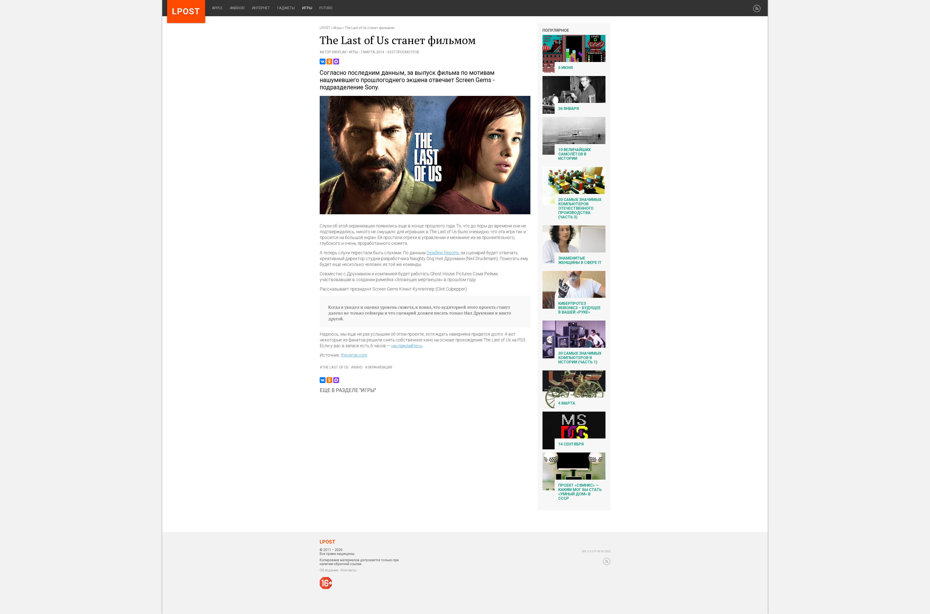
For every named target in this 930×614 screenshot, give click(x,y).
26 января (568, 108)
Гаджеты (286, 8)
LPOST (325, 28)
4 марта (566, 403)
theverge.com (354, 355)
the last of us (335, 367)
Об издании (329, 570)
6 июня (565, 67)
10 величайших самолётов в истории (574, 154)
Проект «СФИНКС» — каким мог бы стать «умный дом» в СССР (580, 492)
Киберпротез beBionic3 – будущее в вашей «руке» (579, 308)
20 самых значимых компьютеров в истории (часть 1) (579, 357)
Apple (217, 8)
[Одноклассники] (329, 61)
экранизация (379, 367)
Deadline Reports (442, 252)
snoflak (339, 52)
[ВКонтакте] (323, 61)
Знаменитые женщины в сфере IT (580, 260)
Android (237, 8)
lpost (186, 11)
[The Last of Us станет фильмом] (425, 213)
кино (358, 367)
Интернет (261, 8)
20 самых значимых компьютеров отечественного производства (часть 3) (579, 208)
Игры (307, 8)
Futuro (326, 8)
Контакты (348, 570)
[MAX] (336, 61)
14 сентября (571, 444)
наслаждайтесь (406, 345)
